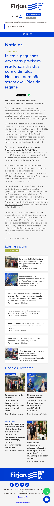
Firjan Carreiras (14, 22)
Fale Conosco (22, 22)
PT (21, 16)
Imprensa (7, 22)
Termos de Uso (23, 497)
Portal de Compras (31, 22)
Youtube (17, 485)
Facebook (12, 485)
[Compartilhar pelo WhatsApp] (29, 95)
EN (13, 16)
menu (27, 34)
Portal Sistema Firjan (27, 6)
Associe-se (32, 18)
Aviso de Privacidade (23, 503)
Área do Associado (34, 14)
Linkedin (22, 485)
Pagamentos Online (42, 22)
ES (17, 16)
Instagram (27, 485)
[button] (46, 499)
